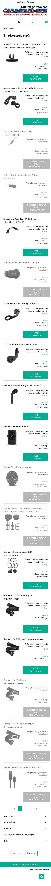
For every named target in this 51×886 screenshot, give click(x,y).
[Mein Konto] (32, 22)
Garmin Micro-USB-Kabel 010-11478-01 (22, 767)
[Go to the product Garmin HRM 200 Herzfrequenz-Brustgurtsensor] (12, 609)
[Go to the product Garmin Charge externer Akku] (12, 437)
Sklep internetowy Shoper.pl (38, 870)
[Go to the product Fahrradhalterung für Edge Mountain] (12, 355)
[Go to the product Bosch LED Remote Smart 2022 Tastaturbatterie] (12, 141)
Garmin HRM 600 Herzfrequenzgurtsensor (23, 639)
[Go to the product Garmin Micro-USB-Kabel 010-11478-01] (12, 779)
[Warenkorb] (44, 22)
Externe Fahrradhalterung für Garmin (21, 303)
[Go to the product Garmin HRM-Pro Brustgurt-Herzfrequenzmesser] (12, 694)
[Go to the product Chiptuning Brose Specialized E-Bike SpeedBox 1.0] (12, 186)
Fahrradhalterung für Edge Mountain (20, 344)
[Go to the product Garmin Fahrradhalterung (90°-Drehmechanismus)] (12, 566)
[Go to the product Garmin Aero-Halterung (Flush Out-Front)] (12, 397)
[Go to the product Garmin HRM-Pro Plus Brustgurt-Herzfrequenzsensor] (12, 738)
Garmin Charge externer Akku (17, 426)
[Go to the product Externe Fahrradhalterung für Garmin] (12, 315)
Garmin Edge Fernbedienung (17, 467)
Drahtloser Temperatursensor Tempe (21, 262)
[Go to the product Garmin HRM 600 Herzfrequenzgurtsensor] (12, 648)
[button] (6, 22)
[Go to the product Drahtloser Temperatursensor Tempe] (12, 274)
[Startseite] (25, 11)
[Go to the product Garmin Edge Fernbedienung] (12, 478)
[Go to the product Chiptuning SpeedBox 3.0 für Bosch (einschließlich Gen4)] (12, 230)
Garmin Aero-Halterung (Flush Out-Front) (23, 385)
